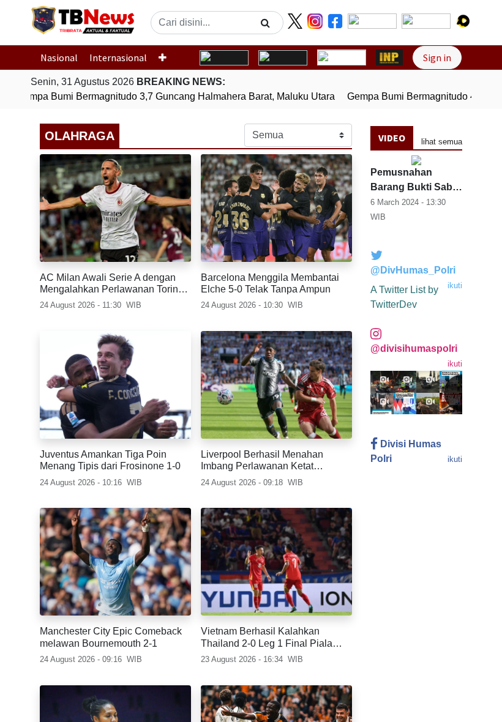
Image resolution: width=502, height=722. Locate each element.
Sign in (437, 57)
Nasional (59, 57)
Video (391, 138)
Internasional (118, 57)
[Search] (265, 22)
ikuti (455, 285)
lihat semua (441, 141)
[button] (167, 57)
